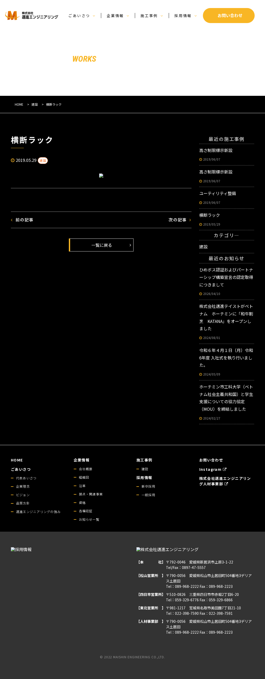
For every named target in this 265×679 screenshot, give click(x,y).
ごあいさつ (79, 15)
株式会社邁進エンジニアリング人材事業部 (225, 481)
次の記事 (177, 219)
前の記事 (25, 219)
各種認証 (86, 511)
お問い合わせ (211, 460)
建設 (43, 160)
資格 (82, 502)
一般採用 (148, 495)
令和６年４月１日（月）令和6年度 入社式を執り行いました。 (226, 361)
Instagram (210, 469)
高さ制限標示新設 (215, 154)
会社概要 (86, 469)
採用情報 (183, 15)
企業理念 (23, 486)
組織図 (84, 477)
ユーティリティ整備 (217, 197)
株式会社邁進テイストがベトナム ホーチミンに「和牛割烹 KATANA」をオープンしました (226, 321)
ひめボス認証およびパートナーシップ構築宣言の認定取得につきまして (226, 281)
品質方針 (23, 503)
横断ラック (209, 219)
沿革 (82, 485)
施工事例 (149, 15)
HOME (17, 460)
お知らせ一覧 (89, 519)
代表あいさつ (26, 478)
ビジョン (23, 495)
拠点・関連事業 (91, 494)
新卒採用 (148, 486)
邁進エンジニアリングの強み (38, 511)
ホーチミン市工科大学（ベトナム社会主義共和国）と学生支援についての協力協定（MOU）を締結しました (226, 402)
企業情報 (115, 15)
